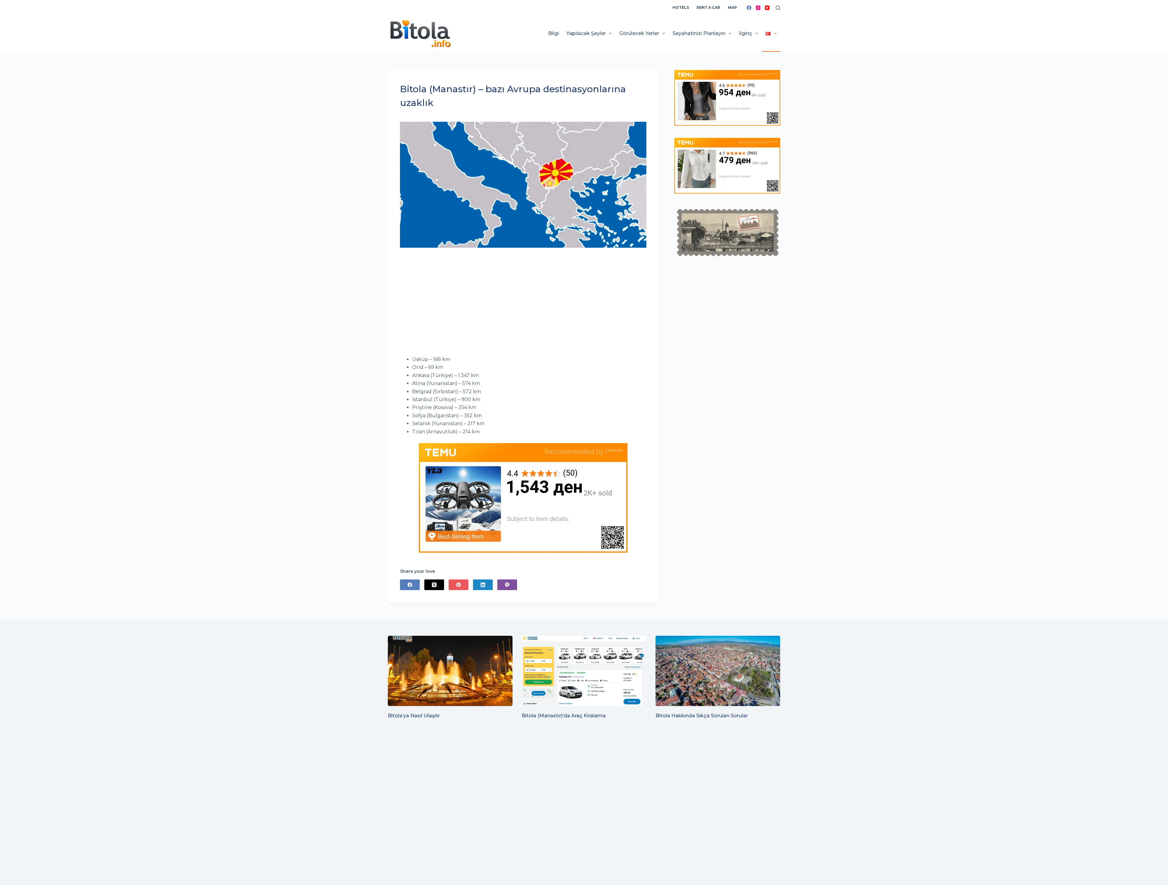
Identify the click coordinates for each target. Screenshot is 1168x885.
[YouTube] (767, 7)
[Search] (778, 7)
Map (732, 7)
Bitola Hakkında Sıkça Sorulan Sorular (701, 716)
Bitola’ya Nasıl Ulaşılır (414, 716)
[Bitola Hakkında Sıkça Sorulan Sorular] (717, 671)
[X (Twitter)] (434, 584)
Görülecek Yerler (639, 33)
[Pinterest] (458, 584)
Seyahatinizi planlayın (699, 33)
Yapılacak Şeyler (586, 33)
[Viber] (507, 584)
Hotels (681, 7)
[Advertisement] (523, 305)
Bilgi (553, 33)
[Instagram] (758, 7)
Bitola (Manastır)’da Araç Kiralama (564, 716)
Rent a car (708, 7)
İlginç (745, 33)
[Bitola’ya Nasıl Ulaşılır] (450, 671)
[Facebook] (749, 7)
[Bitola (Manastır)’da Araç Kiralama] (584, 671)
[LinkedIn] (483, 584)
